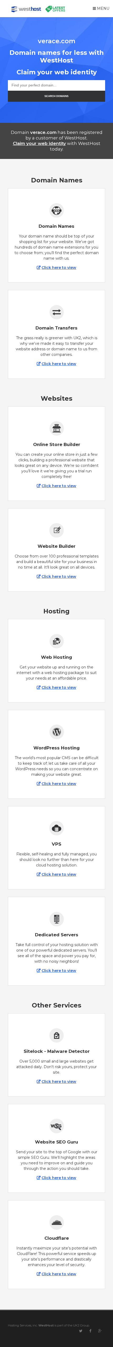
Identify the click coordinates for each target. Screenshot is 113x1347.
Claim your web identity (39, 143)
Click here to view (59, 267)
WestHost (46, 1325)
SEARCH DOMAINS (56, 96)
